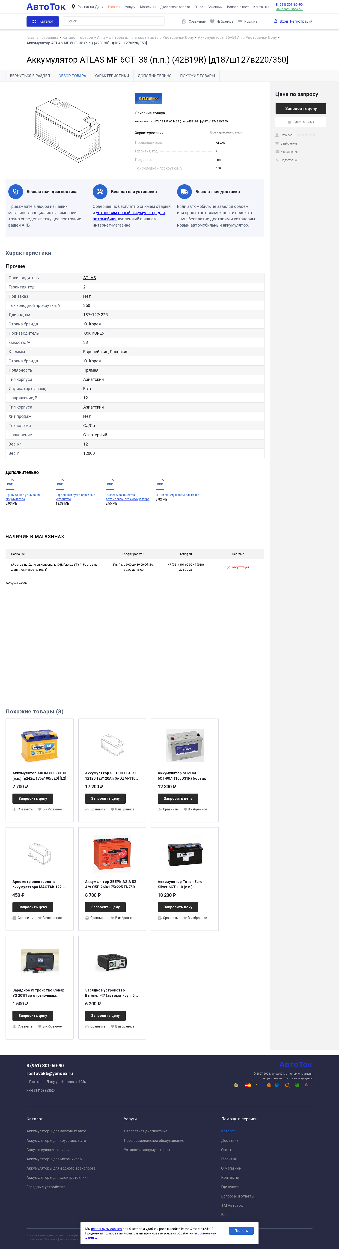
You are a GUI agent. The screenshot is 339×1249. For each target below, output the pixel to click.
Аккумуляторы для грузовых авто (56, 1140)
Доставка (229, 1140)
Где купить (230, 1187)
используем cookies (106, 1229)
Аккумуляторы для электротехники (58, 1177)
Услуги (130, 7)
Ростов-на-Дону (90, 7)
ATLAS (220, 142)
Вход (284, 21)
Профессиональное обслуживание (154, 1140)
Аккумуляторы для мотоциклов (54, 1159)
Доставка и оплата (175, 7)
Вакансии (215, 7)
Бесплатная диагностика (145, 1131)
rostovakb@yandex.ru (50, 1073)
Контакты (261, 7)
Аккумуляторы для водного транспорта (61, 1168)
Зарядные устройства (46, 1187)
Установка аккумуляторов (147, 1150)
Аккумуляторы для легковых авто (56, 1131)
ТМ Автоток (232, 1205)
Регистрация (301, 21)
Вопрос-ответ (238, 7)
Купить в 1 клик (303, 121)
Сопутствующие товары (48, 1150)
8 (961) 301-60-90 (289, 4)
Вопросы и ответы (237, 1196)
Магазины (148, 7)
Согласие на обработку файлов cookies (52, 1239)
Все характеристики (226, 132)
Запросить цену (32, 798)
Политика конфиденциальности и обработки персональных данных (71, 1235)
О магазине (231, 1168)
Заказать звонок (289, 9)
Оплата (227, 1150)
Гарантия (229, 1159)
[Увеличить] (67, 130)
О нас (199, 7)
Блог (225, 1215)
